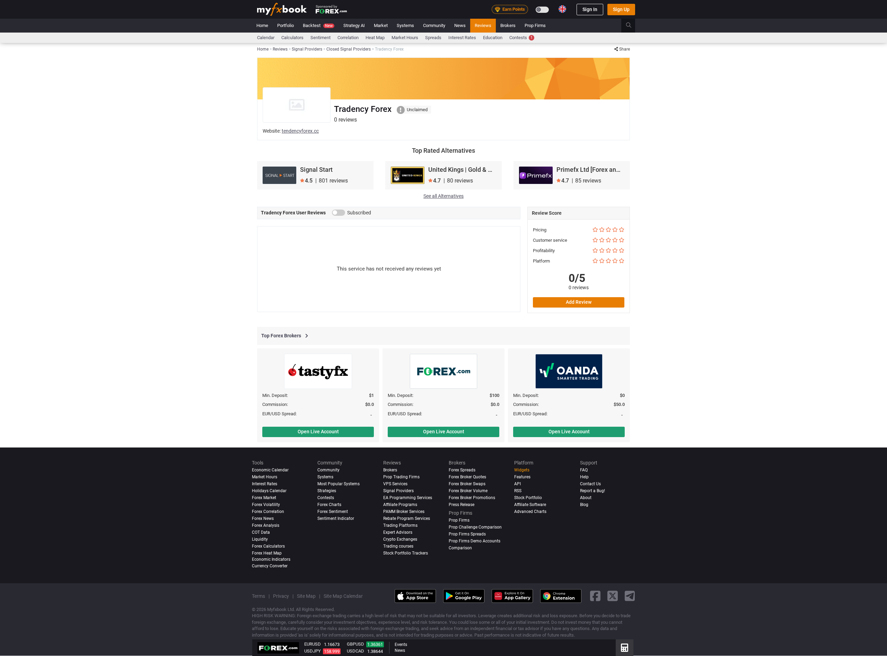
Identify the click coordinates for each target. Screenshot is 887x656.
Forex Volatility (266, 504)
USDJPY (312, 651)
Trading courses (398, 546)
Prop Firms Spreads (467, 534)
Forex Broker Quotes (467, 477)
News (460, 25)
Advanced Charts (530, 511)
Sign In (589, 9)
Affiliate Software (530, 504)
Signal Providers (398, 490)
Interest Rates (462, 37)
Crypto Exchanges (400, 539)
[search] (632, 25)
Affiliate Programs (400, 504)
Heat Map (375, 37)
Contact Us (590, 483)
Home (262, 25)
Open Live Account (318, 431)
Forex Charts (329, 504)
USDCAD (355, 651)
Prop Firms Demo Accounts (474, 541)
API (517, 483)
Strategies (326, 490)
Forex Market (264, 497)
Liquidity (260, 539)
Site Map (306, 596)
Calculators (292, 37)
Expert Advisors (397, 532)
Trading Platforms (400, 525)
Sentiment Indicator (335, 518)
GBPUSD (355, 644)
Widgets (521, 470)
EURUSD (312, 644)
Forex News (263, 518)
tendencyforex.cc (300, 131)
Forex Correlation (268, 511)
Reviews (483, 25)
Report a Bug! (592, 490)
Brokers (508, 25)
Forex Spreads (462, 470)
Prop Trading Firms (401, 477)
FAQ (584, 470)
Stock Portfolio (528, 497)
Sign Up (621, 9)
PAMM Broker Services (403, 511)
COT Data (261, 532)
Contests (521, 37)
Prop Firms (535, 25)
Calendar (265, 37)
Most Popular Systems (338, 483)
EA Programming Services (407, 497)
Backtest (318, 25)
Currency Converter (270, 566)
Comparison (460, 548)
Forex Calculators (268, 546)
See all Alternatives (443, 196)
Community (434, 25)
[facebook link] (595, 596)
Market (381, 25)
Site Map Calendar (343, 596)
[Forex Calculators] (624, 647)
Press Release (461, 504)
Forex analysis (265, 525)
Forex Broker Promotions (472, 497)
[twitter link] (612, 596)
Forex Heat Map (267, 553)
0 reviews (579, 287)
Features (522, 477)
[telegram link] (630, 596)
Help (584, 477)
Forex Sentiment (332, 511)
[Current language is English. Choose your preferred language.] (562, 9)
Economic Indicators (271, 559)
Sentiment (320, 37)
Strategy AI (354, 25)
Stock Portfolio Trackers (405, 553)
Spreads (433, 37)
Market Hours (405, 37)
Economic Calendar (270, 470)
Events (401, 644)
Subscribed (359, 212)
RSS (517, 490)
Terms (258, 596)
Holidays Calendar (269, 490)
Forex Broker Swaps (467, 483)
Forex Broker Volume (468, 490)
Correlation (348, 37)
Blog (584, 504)
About (585, 497)
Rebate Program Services (406, 518)
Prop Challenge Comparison (475, 527)
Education (492, 37)
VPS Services (395, 483)
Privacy (281, 596)
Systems (405, 25)
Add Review (578, 302)
